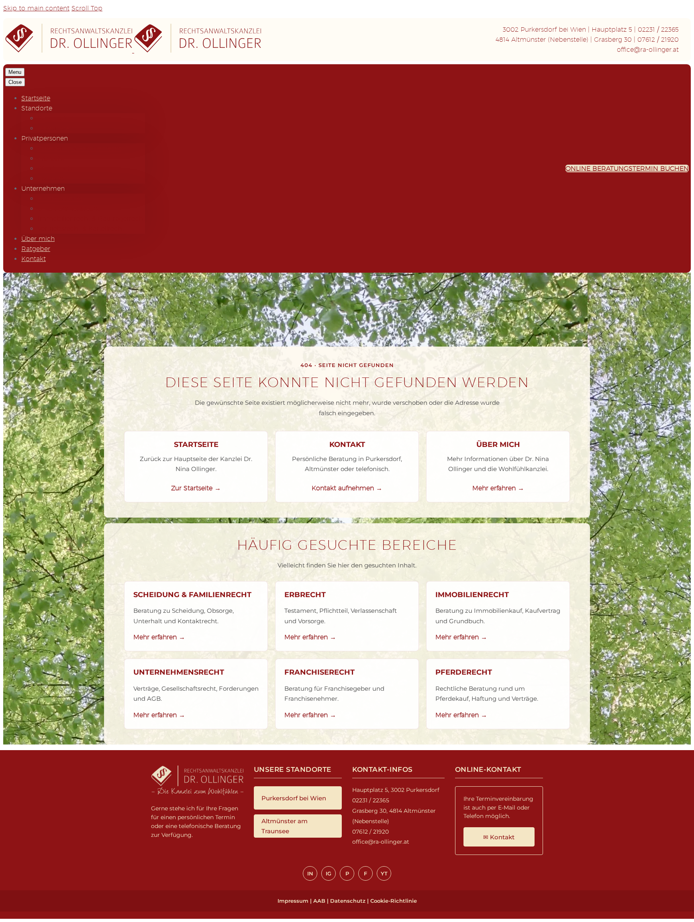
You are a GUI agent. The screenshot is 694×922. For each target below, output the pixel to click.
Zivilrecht (51, 178)
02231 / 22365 (658, 29)
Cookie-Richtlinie (393, 901)
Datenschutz (347, 901)
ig (328, 873)
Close (15, 82)
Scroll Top (86, 8)
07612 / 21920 (658, 39)
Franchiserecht (60, 198)
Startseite (35, 98)
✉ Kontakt (498, 837)
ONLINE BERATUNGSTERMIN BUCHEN (627, 168)
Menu (14, 72)
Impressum (293, 901)
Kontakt (33, 259)
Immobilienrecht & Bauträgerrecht (91, 218)
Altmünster (54, 128)
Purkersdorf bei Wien (293, 798)
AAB (319, 901)
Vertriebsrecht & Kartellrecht (80, 229)
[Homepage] (133, 50)
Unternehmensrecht (68, 208)
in (310, 873)
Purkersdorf (55, 118)
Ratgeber (35, 249)
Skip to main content (36, 8)
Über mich (38, 239)
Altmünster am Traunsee (284, 826)
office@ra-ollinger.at (648, 49)
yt (384, 873)
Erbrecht (50, 158)
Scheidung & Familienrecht (79, 148)
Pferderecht (55, 168)
